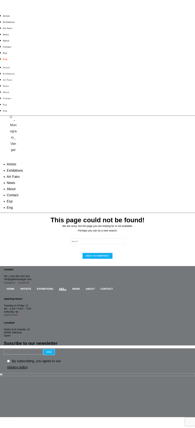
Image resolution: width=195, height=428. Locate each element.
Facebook (23, 282)
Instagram (9, 282)
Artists (6, 16)
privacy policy (17, 367)
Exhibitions (9, 22)
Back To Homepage (97, 256)
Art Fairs (7, 28)
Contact (7, 47)
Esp (5, 53)
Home (10, 288)
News (6, 34)
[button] (88, 156)
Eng (5, 59)
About (6, 40)
